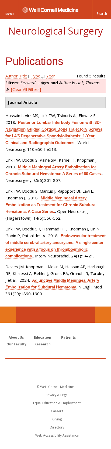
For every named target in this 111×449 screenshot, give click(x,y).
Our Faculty (16, 344)
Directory (57, 427)
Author (11, 76)
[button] (101, 9)
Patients (68, 337)
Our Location (8, 315)
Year (50, 76)
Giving (57, 419)
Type (35, 76)
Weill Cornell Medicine (55, 367)
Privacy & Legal (57, 395)
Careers (57, 411)
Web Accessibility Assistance (57, 435)
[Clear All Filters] (26, 89)
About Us (16, 337)
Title (23, 76)
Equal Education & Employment (57, 403)
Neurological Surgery (55, 31)
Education (42, 337)
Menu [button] (9, 14)
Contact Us (103, 315)
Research (42, 344)
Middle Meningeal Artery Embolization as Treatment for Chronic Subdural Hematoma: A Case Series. (50, 205)
